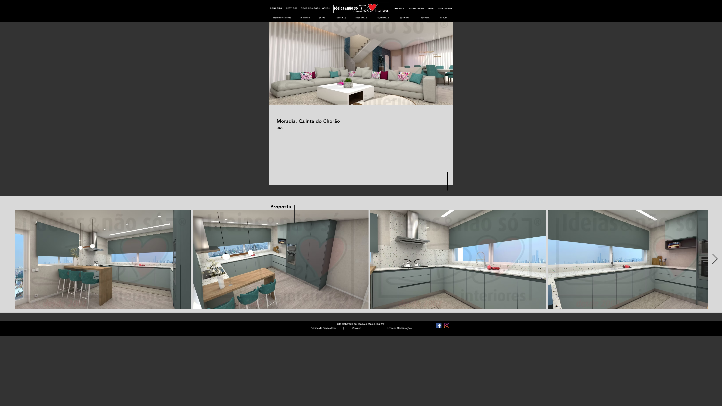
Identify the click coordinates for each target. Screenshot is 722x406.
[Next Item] (715, 259)
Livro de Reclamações (400, 327)
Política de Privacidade (323, 327)
